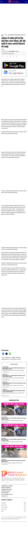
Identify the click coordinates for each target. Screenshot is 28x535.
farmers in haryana (16, 357)
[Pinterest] (13, 56)
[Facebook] (7, 56)
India (6, 34)
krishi (19, 359)
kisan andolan (13, 359)
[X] (10, 56)
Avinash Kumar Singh (8, 53)
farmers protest (5, 359)
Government (5, 366)
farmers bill (8, 357)
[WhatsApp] (16, 56)
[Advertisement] (14, 18)
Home (2, 34)
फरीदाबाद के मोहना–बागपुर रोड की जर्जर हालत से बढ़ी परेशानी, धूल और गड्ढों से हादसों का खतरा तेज (14, 384)
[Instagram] (3, 482)
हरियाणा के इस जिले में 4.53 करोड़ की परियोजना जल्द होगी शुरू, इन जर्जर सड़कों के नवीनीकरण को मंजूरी (13, 368)
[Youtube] (7, 482)
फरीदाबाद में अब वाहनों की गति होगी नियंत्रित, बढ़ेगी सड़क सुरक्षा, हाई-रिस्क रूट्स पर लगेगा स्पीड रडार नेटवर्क (13, 391)
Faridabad (4, 374)
